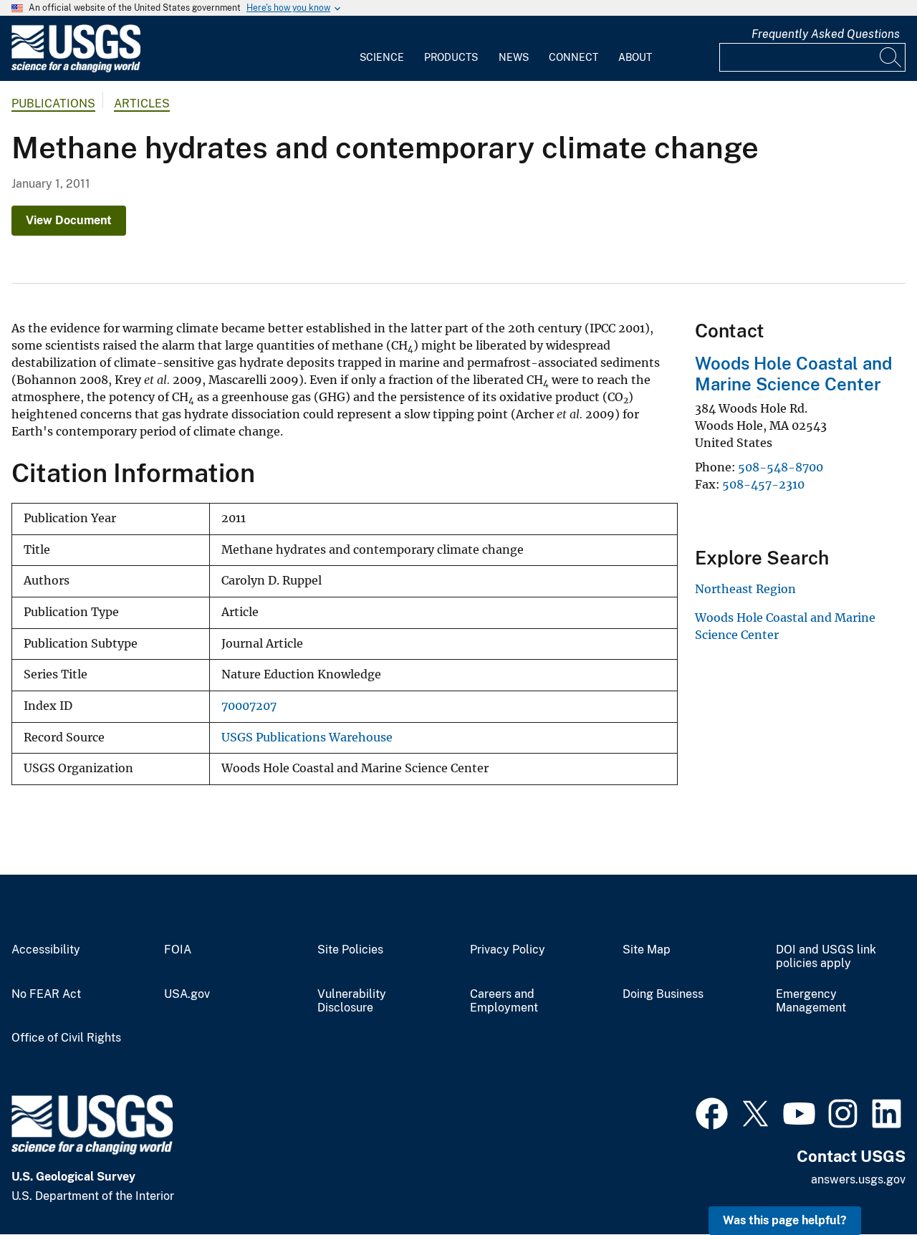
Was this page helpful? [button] (785, 1220)
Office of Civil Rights (66, 1038)
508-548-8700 (780, 467)
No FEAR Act (46, 994)
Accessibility (45, 949)
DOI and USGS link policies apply (826, 956)
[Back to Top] (865, 1183)
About (635, 57)
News (514, 57)
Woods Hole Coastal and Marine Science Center (793, 373)
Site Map (647, 949)
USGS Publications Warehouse (307, 737)
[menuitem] (382, 48)
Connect (573, 57)
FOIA (177, 949)
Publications (53, 103)
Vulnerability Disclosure (351, 1001)
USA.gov (187, 994)
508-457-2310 (763, 484)
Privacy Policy (507, 949)
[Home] (75, 69)
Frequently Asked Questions (826, 34)
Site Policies (350, 949)
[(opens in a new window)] (712, 1112)
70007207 (249, 706)
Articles (142, 103)
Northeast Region (745, 589)
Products (451, 57)
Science (382, 57)
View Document (69, 220)
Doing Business (663, 994)
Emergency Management (811, 1001)
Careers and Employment (504, 1001)
